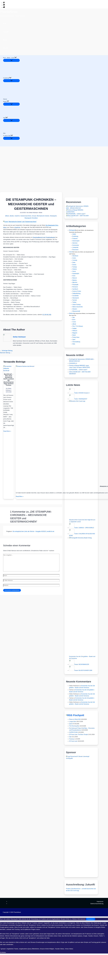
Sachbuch (75, 289)
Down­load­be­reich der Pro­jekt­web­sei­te (44, 237)
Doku (73, 262)
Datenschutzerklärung (96, 903)
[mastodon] (4, 3)
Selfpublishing (76, 293)
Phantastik (75, 284)
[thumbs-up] (4, 7)
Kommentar (75, 245)
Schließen (3, 952)
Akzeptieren (90, 919)
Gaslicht (17, 216)
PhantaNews (9, 11)
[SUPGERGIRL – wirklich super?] (75, 213)
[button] (16, 57)
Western (74, 309)
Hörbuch (74, 330)
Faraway (71, 739)
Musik (74, 335)
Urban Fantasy (76, 304)
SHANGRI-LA (73, 363)
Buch (73, 319)
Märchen (74, 282)
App (73, 317)
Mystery (74, 280)
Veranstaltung (76, 341)
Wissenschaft (76, 311)
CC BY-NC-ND (46, 314)
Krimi (73, 275)
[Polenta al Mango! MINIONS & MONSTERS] (78, 212)
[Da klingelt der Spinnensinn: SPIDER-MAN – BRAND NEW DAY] (78, 208)
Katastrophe (75, 273)
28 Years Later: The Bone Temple (78, 734)
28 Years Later (73, 741)
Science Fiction (76, 291)
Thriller (74, 302)
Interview (74, 243)
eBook (40, 212)
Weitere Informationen (78, 919)
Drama (74, 264)
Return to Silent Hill (74, 719)
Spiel (73, 339)
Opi (70, 736)
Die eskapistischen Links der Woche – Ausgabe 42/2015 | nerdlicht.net (33, 531)
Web (73, 344)
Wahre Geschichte (77, 306)
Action (74, 258)
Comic (74, 321)
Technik (74, 300)
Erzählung (75, 236)
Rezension (75, 249)
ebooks (12, 216)
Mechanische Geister (43, 216)
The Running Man (74, 726)
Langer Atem (72, 721)
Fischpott (78, 715)
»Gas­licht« (17, 227)
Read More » (7, 431)
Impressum (100, 901)
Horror (74, 271)
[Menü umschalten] (11, 60)
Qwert (71, 723)
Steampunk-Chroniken (31, 218)
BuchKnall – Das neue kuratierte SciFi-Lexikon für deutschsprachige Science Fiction (8, 379)
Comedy (74, 260)
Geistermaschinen (25, 216)
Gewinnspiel (75, 240)
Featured (74, 238)
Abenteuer (75, 255)
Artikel (74, 234)
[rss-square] (4, 5)
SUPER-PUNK (73, 732)
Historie (74, 269)
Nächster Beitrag (6, 352)
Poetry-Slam (75, 337)
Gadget (74, 328)
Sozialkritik (75, 295)
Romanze (75, 286)
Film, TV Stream (77, 326)
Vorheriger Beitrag (6, 350)
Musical (74, 278)
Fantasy (74, 267)
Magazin (74, 333)
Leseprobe (75, 247)
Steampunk (53, 216)
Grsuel (34, 216)
